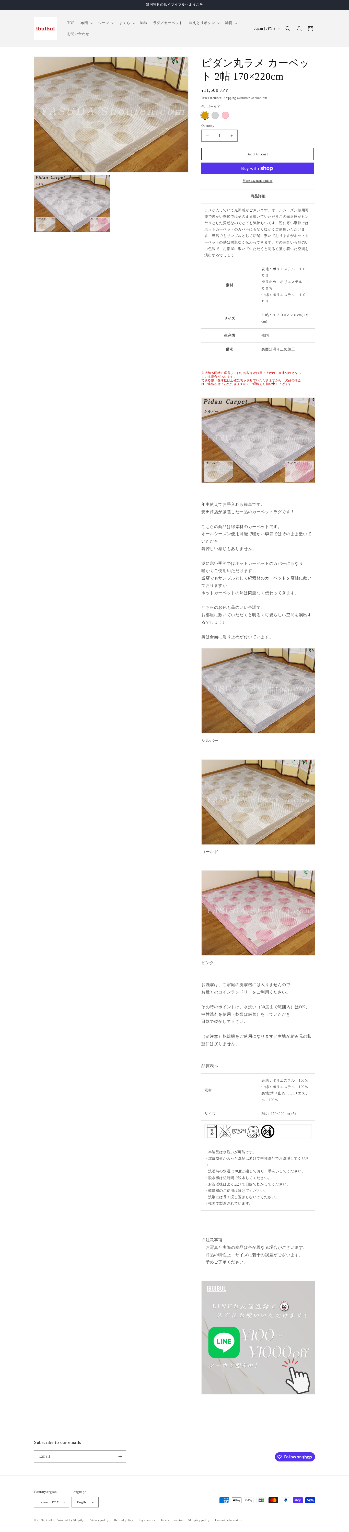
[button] (86, 23)
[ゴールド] (204, 115)
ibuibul (51, 1520)
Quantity (207, 126)
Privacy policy (99, 1520)
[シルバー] (215, 115)
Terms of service (172, 1520)
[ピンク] (225, 115)
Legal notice (147, 1520)
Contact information (228, 1520)
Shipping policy (199, 1520)
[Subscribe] (120, 1456)
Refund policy (123, 1520)
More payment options (258, 180)
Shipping (230, 98)
